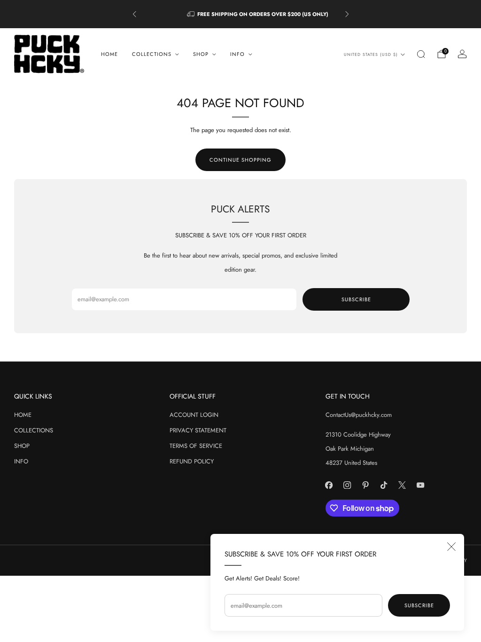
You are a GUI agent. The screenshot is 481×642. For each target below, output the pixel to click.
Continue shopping (240, 160)
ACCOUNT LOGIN (194, 414)
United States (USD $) (371, 54)
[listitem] (241, 14)
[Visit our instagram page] (347, 485)
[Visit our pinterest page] (366, 485)
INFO (21, 461)
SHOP (22, 445)
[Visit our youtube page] (420, 485)
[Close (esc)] (451, 546)
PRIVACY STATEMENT (198, 430)
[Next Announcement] (347, 14)
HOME (109, 54)
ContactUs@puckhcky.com (359, 414)
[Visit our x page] (402, 485)
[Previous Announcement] (134, 14)
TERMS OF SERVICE (196, 445)
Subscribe (419, 605)
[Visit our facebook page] (329, 485)
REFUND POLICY (192, 461)
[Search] (421, 54)
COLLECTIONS (33, 430)
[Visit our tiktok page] (384, 485)
